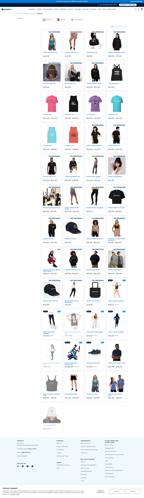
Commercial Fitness (62, 456)
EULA (106, 461)
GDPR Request (109, 473)
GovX (82, 481)
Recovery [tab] (86, 9)
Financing (84, 474)
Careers (59, 453)
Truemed (83, 477)
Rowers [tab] (70, 9)
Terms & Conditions (110, 451)
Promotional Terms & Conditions (114, 454)
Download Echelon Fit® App (89, 449)
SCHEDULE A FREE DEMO (128, 5)
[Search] (135, 9)
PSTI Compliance (110, 476)
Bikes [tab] (56, 9)
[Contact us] (138, 9)
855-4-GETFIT (32, 449)
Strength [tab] (78, 9)
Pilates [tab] (39, 9)
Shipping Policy (109, 448)
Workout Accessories (29, 13)
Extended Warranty (86, 471)
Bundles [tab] (93, 9)
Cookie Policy (109, 467)
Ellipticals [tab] (63, 9)
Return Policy (109, 445)
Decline (132, 491)
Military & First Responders (88, 465)
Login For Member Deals (88, 446)
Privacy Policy (15, 494)
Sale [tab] (104, 9)
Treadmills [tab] (31, 9)
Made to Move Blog (62, 446)
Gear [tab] (99, 9)
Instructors (84, 453)
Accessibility (108, 464)
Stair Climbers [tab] (48, 9)
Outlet (83, 462)
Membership (111, 9)
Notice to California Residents (113, 470)
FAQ (58, 468)
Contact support (22, 456)
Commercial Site (136, 1)
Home (19, 13)
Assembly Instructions (63, 465)
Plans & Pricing (85, 443)
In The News (60, 449)
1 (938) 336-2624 (25, 452)
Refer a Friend (85, 468)
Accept (116, 491)
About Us (59, 443)
